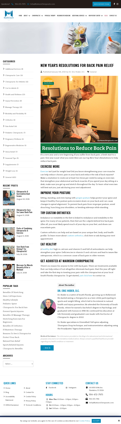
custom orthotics (75, 236)
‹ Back (47, 348)
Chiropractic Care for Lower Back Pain (24, 211)
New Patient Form (101, 4)
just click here (86, 276)
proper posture (83, 198)
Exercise (44, 171)
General (93, 72)
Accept (96, 421)
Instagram (72, 388)
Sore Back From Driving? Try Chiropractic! (23, 249)
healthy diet (47, 249)
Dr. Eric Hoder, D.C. (77, 72)
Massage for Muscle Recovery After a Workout (25, 267)
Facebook (52, 388)
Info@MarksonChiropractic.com (42, 4)
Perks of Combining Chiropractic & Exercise (24, 230)
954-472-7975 (20, 4)
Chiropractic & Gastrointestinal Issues (23, 193)
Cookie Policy (84, 421)
